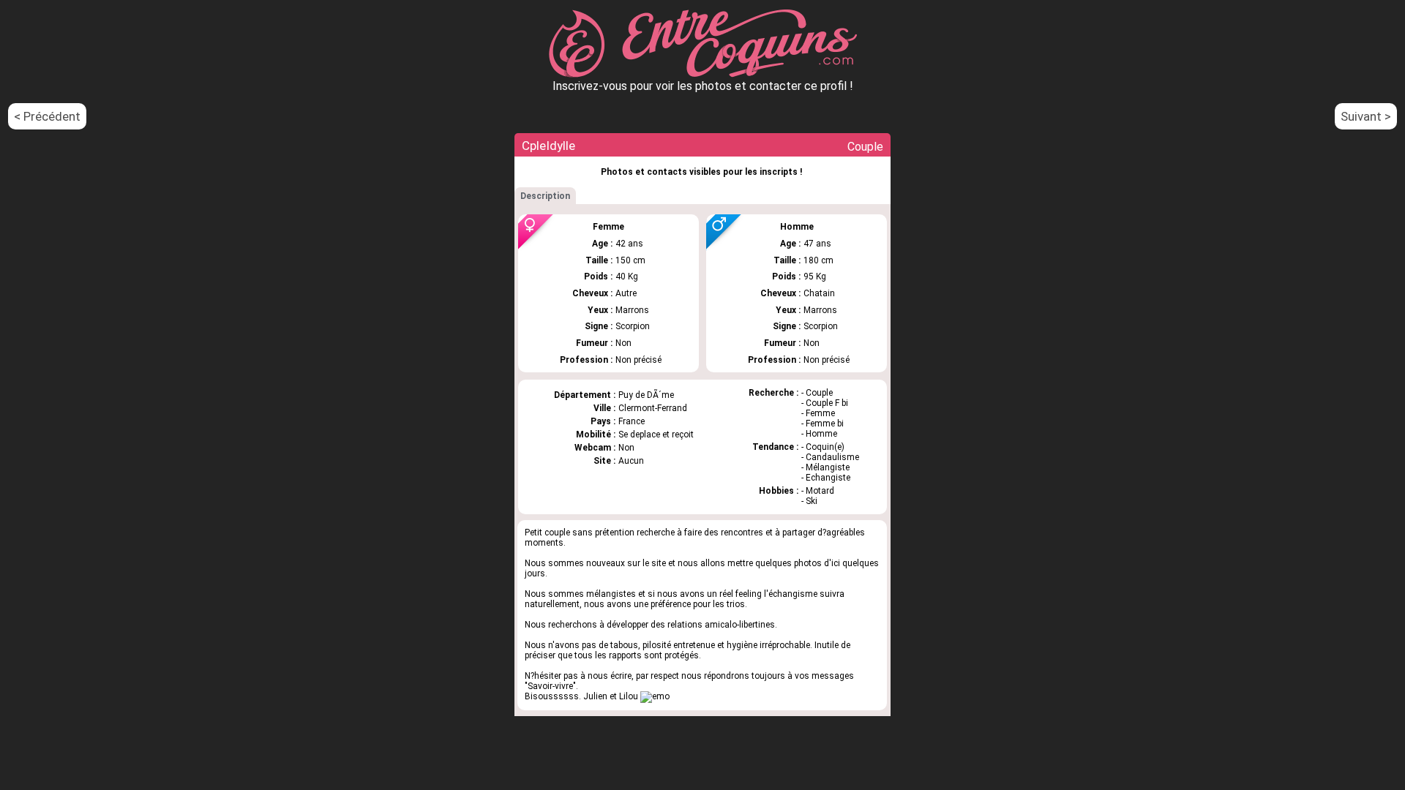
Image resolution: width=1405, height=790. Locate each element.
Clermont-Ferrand (652, 408)
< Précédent (47, 116)
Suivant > (1366, 116)
